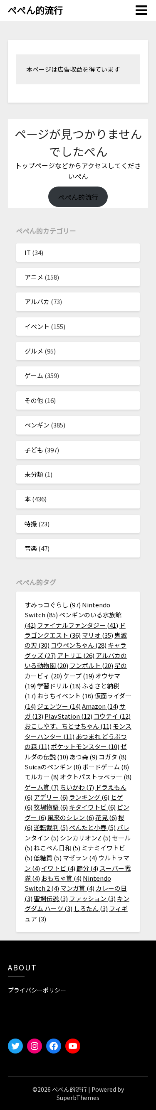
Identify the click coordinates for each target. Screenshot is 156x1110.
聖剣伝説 (51, 898)
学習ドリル (59, 685)
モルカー (42, 776)
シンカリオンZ (85, 837)
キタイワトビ (92, 807)
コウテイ (112, 716)
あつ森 (83, 756)
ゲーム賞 (42, 787)
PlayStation (68, 716)
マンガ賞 (77, 888)
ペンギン (37, 424)
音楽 (31, 548)
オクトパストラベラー (95, 776)
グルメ (34, 350)
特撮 (31, 523)
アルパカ (37, 301)
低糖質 (48, 857)
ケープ (78, 675)
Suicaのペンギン (53, 766)
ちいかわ (77, 787)
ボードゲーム (105, 766)
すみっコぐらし (53, 604)
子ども (34, 449)
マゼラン (80, 857)
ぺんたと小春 (92, 827)
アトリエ (75, 655)
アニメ (34, 277)
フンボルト (91, 665)
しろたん (91, 908)
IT (28, 252)
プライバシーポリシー (37, 990)
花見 (106, 817)
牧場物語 (51, 807)
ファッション (92, 898)
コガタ (112, 756)
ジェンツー (59, 706)
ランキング (89, 797)
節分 (87, 868)
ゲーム (34, 375)
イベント (37, 326)
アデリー (51, 797)
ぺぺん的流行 (35, 9)
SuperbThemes (78, 1097)
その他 (34, 400)
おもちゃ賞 (61, 878)
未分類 (34, 474)
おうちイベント (65, 695)
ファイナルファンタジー (77, 625)
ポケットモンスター (85, 746)
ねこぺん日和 (57, 847)
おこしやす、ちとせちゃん (68, 726)
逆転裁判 (51, 827)
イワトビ (58, 868)
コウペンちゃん (78, 645)
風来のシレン (70, 817)
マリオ (97, 635)
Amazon (100, 706)
